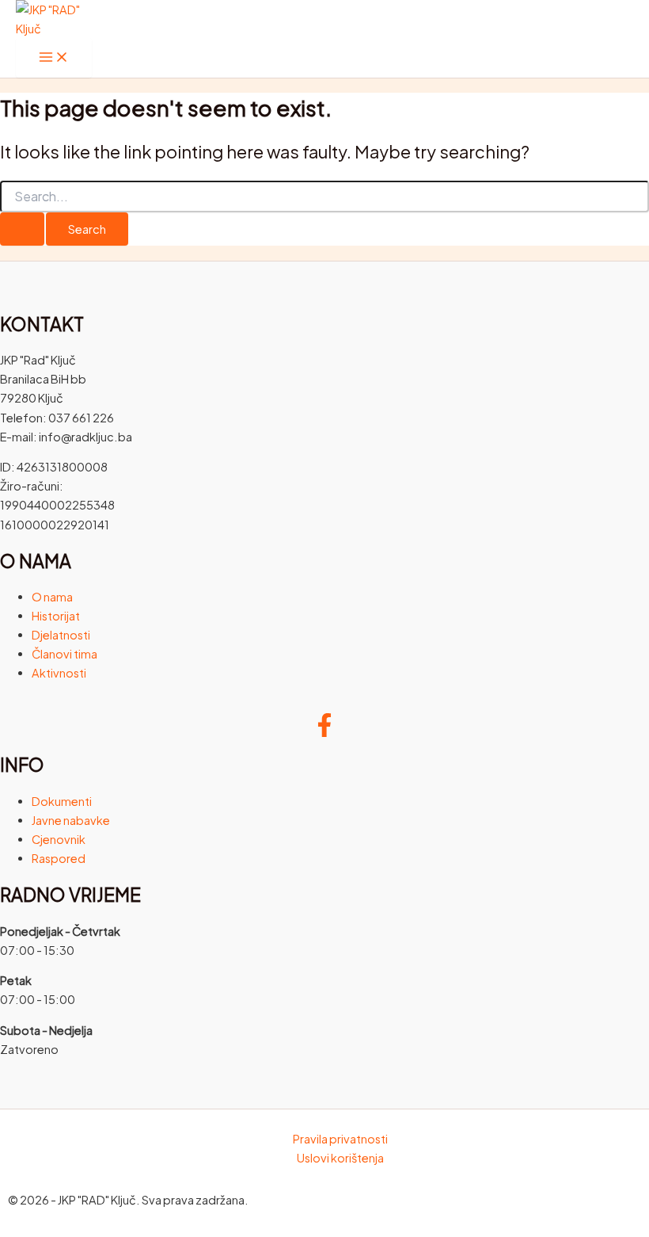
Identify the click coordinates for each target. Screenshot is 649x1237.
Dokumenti (62, 801)
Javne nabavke (71, 820)
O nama (52, 597)
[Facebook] (324, 732)
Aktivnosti (59, 673)
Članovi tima (64, 654)
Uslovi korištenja (340, 1158)
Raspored (58, 858)
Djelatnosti (61, 635)
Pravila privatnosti (340, 1139)
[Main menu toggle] (54, 58)
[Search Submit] (22, 229)
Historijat (56, 616)
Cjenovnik (58, 839)
